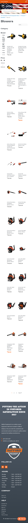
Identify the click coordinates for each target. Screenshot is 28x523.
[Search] (24, 11)
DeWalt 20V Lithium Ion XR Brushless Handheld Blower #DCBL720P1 (10, 50)
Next (19, 393)
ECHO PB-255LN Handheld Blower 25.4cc (11, 203)
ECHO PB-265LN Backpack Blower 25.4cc (11, 232)
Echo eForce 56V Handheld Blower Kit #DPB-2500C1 (22, 114)
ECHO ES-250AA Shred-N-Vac (22, 144)
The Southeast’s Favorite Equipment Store (10, 15)
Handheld (3, 17)
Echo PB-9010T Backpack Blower (21, 317)
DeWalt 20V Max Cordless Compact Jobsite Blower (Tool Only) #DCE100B (11, 81)
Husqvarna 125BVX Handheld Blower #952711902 (21, 346)
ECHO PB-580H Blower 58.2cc (22, 231)
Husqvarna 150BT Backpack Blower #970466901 (22, 378)
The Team (3, 497)
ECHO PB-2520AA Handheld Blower (22, 175)
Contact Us (4, 503)
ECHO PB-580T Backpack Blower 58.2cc (10, 260)
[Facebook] (2, 467)
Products (23, 15)
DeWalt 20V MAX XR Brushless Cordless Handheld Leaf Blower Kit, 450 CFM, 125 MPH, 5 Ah (22, 82)
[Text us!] (22, 519)
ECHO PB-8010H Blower (11, 316)
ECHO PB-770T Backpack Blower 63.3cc (21, 289)
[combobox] (12, 11)
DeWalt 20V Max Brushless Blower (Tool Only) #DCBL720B (22, 48)
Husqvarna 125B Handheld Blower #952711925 (11, 346)
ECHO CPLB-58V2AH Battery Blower (11, 113)
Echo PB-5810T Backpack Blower (21, 260)
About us (3, 495)
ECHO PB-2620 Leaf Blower (22, 202)
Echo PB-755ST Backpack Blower (10, 289)
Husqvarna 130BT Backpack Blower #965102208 (11, 378)
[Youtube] (6, 467)
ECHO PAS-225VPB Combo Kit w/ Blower (11, 175)
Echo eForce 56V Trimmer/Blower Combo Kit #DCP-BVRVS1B (11, 146)
